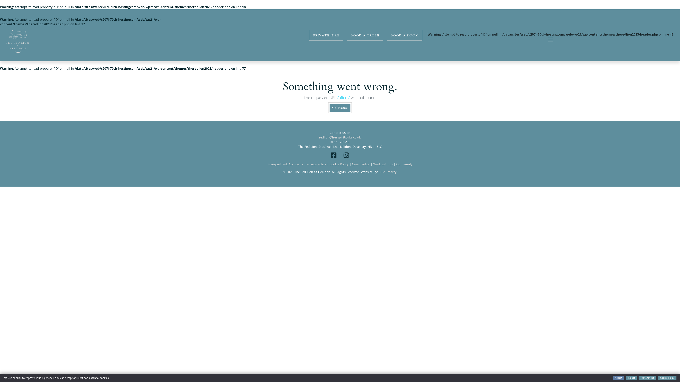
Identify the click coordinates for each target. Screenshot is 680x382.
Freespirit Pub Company (285, 164)
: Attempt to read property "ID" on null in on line (550, 34)
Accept (618, 377)
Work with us (383, 164)
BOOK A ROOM (405, 35)
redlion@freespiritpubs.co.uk (340, 137)
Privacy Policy (316, 164)
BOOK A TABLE (365, 35)
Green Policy (361, 164)
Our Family (404, 164)
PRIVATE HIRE (326, 35)
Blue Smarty (387, 172)
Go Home (340, 108)
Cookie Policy (339, 164)
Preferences (647, 377)
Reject (631, 377)
